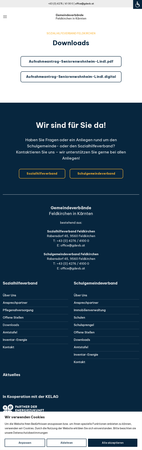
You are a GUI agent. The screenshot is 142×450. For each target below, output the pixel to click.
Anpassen (24, 442)
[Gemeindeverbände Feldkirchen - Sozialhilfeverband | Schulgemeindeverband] (71, 16)
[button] (5, 16)
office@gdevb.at (84, 3)
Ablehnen (66, 442)
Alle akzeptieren (113, 442)
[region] (71, 431)
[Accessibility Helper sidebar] (137, 4)
